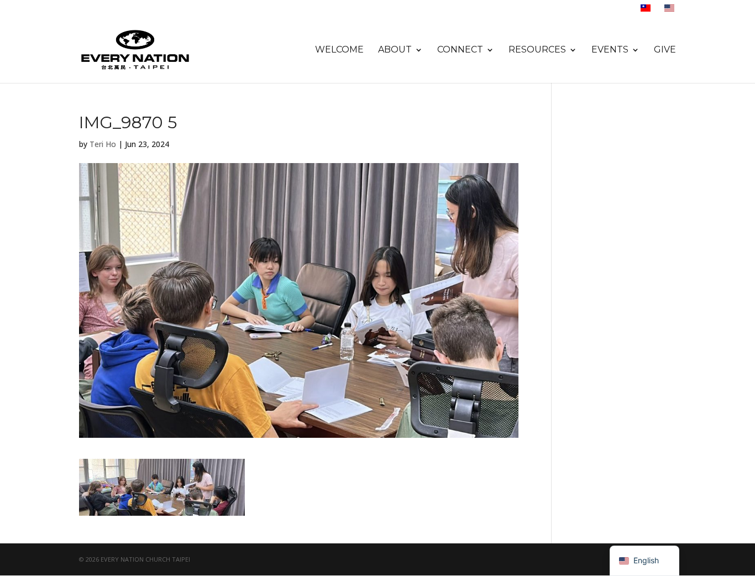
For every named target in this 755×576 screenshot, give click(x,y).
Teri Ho (103, 144)
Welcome (339, 50)
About (395, 50)
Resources (537, 50)
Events (609, 50)
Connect (460, 50)
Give (665, 50)
